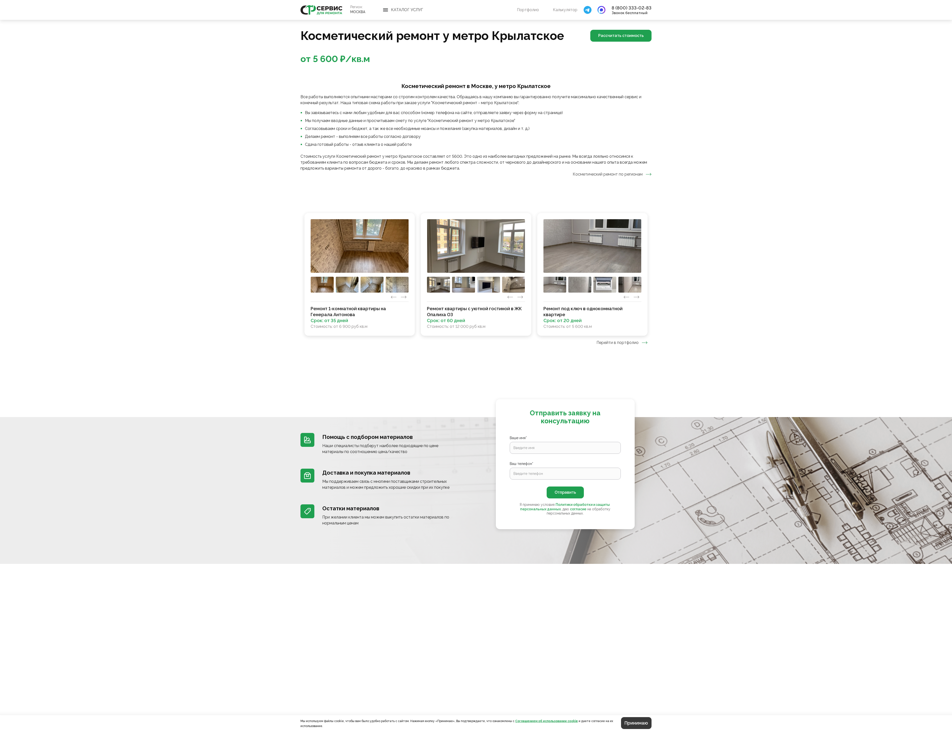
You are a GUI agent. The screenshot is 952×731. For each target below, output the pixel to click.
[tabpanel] (476, 274)
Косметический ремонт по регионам (608, 174)
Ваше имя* (518, 438)
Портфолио (528, 9)
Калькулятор (565, 9)
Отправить (565, 492)
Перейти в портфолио (617, 342)
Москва (357, 12)
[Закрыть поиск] (588, 10)
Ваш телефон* (521, 464)
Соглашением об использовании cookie (546, 721)
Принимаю (636, 723)
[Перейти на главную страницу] (321, 10)
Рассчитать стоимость (621, 35)
